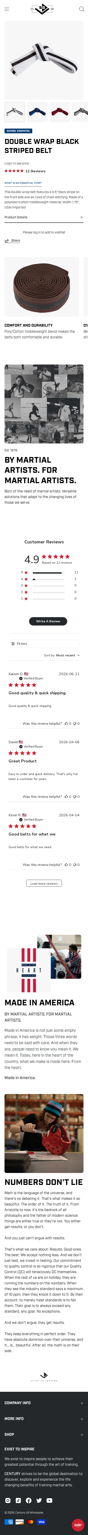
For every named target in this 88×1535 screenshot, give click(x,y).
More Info (14, 1419)
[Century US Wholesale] (44, 9)
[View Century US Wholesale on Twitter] (39, 1500)
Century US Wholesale (29, 1512)
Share (15, 240)
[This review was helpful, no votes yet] (66, 723)
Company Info (18, 1403)
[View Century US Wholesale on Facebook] (28, 1500)
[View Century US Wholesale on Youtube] (49, 1500)
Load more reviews (44, 884)
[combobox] (62, 655)
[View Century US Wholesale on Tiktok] (18, 1500)
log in (37, 232)
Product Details (16, 217)
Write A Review (48, 621)
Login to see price (17, 163)
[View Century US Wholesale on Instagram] (8, 1500)
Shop (9, 1434)
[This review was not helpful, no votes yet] (74, 723)
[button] (81, 9)
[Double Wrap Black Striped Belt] (15, 112)
